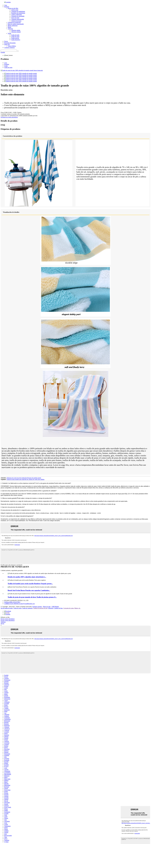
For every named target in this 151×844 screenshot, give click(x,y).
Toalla (9, 33)
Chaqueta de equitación (14, 22)
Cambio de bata (58, 608)
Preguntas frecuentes (10, 43)
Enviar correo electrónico (8, 619)
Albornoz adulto (15, 30)
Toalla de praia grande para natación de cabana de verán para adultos (25, 479)
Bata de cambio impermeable (16, 24)
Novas (6, 41)
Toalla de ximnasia (27, 608)
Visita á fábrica (12, 46)
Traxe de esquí (15, 17)
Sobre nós (7, 44)
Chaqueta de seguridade (17, 16)
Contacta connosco (9, 47)
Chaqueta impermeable (17, 19)
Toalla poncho (15, 38)
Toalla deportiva (15, 39)
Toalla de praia (15, 36)
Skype (2, 623)
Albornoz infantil (16, 32)
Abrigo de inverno (16, 21)
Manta (9, 27)
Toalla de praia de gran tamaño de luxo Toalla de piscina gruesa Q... (32, 597)
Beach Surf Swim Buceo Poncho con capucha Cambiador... (29, 590)
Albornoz (10, 28)
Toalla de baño (15, 35)
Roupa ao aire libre (13, 8)
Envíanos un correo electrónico (9, 117)
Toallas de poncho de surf (40, 608)
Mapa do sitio (47, 606)
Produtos (6, 6)
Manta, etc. (77, 608)
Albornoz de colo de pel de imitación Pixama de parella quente (24, 478)
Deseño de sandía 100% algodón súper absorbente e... (27, 577)
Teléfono (3, 622)
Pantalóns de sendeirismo (18, 13)
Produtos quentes (37, 606)
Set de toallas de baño (7, 608)
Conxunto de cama (68, 608)
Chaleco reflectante (16, 14)
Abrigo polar (14, 10)
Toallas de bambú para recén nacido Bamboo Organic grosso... (30, 583)
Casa (5, 5)
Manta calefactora (12, 25)
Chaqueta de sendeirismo (18, 11)
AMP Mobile (55, 606)
